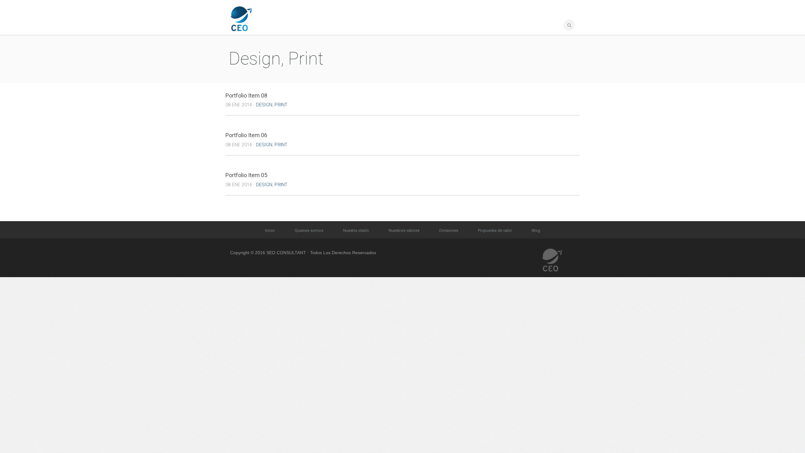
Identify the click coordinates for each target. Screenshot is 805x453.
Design (264, 105)
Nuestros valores (404, 230)
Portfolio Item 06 (246, 135)
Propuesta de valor (495, 230)
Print (281, 105)
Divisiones (448, 230)
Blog (536, 230)
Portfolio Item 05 (246, 175)
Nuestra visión (356, 230)
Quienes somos (309, 230)
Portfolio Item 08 (246, 95)
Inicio (270, 230)
